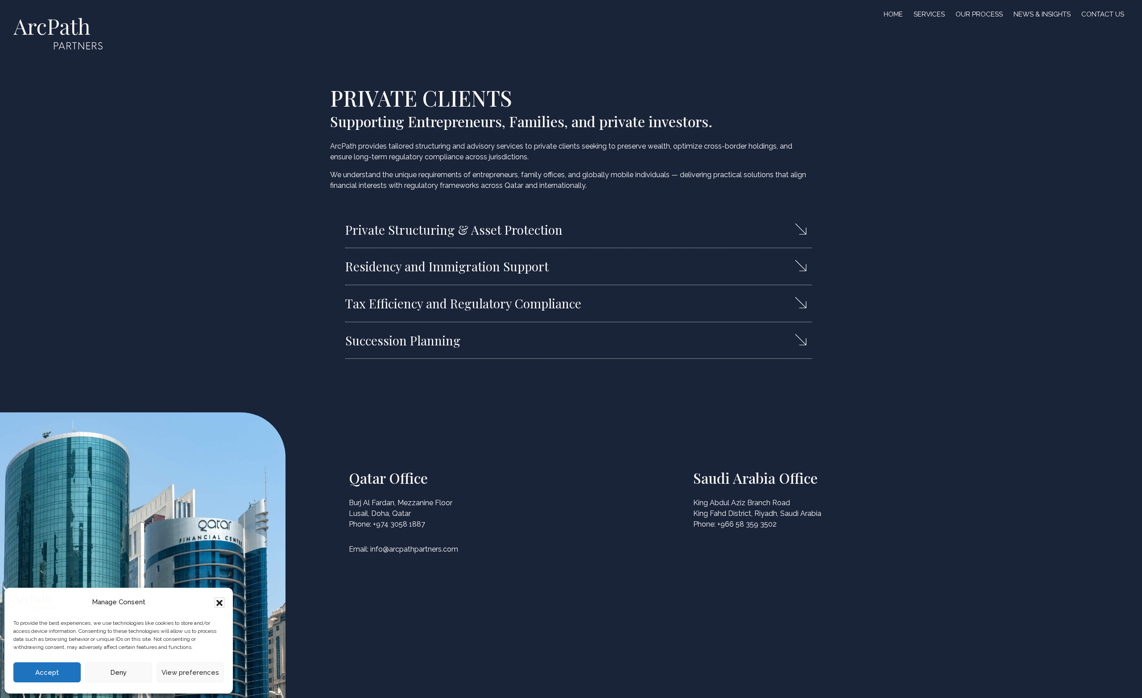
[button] (219, 602)
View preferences (190, 673)
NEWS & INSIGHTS (1042, 14)
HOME (893, 14)
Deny (118, 673)
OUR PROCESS (979, 14)
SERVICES (929, 14)
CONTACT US (1102, 14)
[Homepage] (35, 602)
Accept (47, 673)
